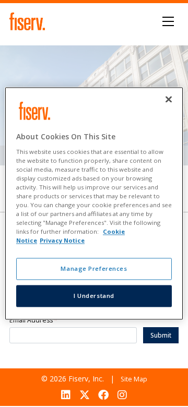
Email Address (33, 321)
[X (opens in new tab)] (84, 395)
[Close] (168, 99)
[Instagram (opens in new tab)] (122, 395)
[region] (94, 203)
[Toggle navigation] (168, 21)
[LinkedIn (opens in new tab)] (65, 395)
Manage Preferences (94, 269)
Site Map (134, 379)
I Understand (94, 296)
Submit (160, 335)
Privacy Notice (62, 241)
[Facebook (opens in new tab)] (103, 395)
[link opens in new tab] (28, 21)
